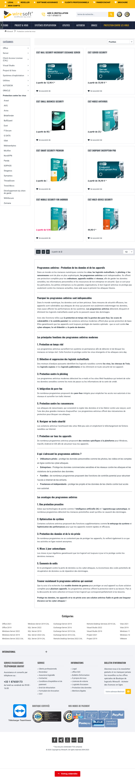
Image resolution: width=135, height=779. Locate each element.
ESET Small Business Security (50, 101)
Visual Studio (9, 65)
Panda (6, 161)
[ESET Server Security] (110, 72)
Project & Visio (9, 70)
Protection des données (81, 688)
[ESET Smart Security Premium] (58, 170)
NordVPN (8, 156)
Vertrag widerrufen (69, 774)
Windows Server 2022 (11, 631)
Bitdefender (9, 115)
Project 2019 (92, 639)
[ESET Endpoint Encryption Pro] (110, 170)
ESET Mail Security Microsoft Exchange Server (58, 52)
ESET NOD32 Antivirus (97, 101)
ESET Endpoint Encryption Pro (102, 150)
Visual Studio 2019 (94, 631)
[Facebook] (54, 740)
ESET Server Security (97, 52)
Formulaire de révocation (49, 691)
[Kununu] (74, 740)
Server (5, 53)
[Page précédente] (43, 252)
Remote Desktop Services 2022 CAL (68, 639)
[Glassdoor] (67, 740)
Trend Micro (9, 186)
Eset (6, 125)
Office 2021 (6, 624)
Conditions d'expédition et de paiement (50, 683)
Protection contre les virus (14, 95)
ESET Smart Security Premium (50, 150)
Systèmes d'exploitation (13, 75)
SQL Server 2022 (34, 627)
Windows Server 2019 (11, 635)
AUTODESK (8, 85)
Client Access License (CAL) (13, 59)
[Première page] (38, 252)
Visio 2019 (124, 627)
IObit (6, 140)
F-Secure (7, 130)
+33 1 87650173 (13, 681)
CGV (40, 694)
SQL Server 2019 (34, 631)
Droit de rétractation (47, 688)
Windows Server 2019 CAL (38, 624)
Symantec (8, 176)
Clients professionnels (48, 669)
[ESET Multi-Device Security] (110, 219)
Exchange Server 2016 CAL (65, 635)
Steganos (8, 171)
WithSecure (9, 198)
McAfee (7, 150)
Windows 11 (125, 631)
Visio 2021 (124, 624)
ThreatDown (9, 181)
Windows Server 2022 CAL (13, 639)
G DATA (7, 135)
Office (5, 48)
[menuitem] (102, 2)
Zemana (7, 203)
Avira (6, 110)
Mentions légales (79, 691)
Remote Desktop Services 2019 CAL (101, 624)
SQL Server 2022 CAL (36, 635)
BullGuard (8, 120)
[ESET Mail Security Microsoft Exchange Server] (58, 72)
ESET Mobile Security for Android (52, 199)
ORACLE (6, 90)
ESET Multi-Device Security (100, 199)
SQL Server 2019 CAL (36, 639)
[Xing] (61, 740)
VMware (123, 639)
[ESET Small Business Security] (58, 121)
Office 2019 (6, 627)
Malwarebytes (10, 145)
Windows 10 (125, 635)
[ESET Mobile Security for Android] (58, 219)
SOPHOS (7, 166)
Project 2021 (92, 635)
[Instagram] (80, 740)
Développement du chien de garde (14, 192)
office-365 (76, 672)
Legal (74, 669)
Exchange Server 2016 (63, 627)
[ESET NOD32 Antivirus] (110, 121)
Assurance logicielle (47, 675)
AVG (6, 105)
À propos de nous (79, 678)
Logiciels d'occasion (80, 684)
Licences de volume (80, 681)
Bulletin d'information (81, 675)
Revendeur (43, 672)
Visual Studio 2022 (94, 627)
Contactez (43, 678)
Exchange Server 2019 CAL (65, 631)
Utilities (6, 80)
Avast (6, 100)
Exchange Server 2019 (63, 624)
